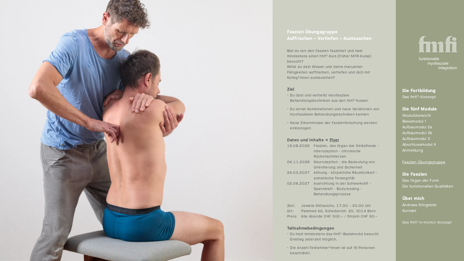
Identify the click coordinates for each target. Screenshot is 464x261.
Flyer (334, 140)
